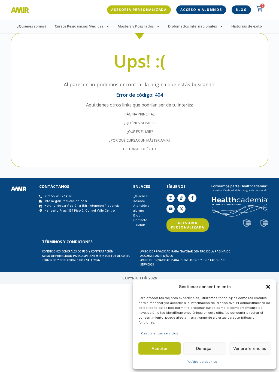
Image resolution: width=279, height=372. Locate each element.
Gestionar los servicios (159, 333)
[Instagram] (170, 198)
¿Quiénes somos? (32, 26)
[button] (268, 286)
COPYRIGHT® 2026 (139, 277)
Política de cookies (202, 362)
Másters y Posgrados (136, 26)
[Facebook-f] (192, 198)
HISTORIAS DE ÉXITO (139, 149)
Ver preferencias (249, 348)
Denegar (204, 348)
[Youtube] (170, 209)
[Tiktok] (181, 198)
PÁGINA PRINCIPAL (139, 114)
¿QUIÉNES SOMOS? (139, 122)
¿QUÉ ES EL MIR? (139, 131)
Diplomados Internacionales (192, 26)
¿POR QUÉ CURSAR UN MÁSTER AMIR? (139, 140)
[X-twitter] (181, 209)
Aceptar (159, 348)
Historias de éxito (246, 26)
